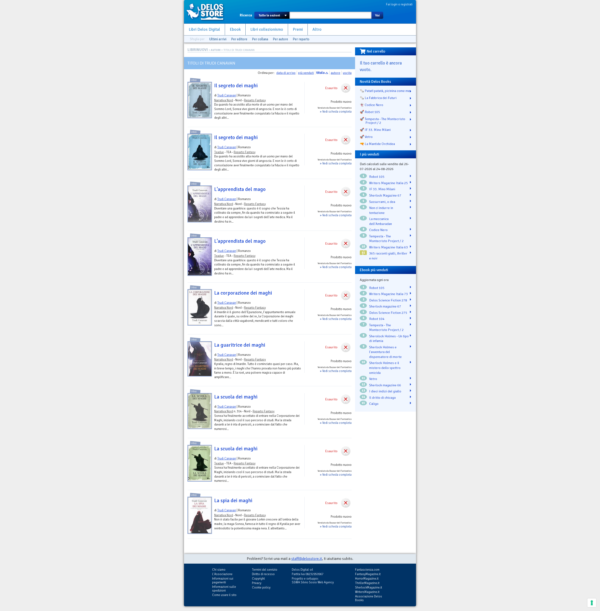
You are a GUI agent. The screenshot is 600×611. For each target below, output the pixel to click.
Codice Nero (378, 230)
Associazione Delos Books (368, 598)
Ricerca (246, 15)
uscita (347, 73)
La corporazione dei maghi (243, 293)
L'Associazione (222, 574)
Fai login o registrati (399, 4)
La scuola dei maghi (236, 397)
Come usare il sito (224, 595)
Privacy (256, 583)
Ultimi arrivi (217, 39)
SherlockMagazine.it (368, 587)
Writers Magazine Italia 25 (388, 183)
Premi (298, 29)
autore (335, 73)
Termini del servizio (264, 570)
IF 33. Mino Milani (382, 189)
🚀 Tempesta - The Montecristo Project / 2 (382, 121)
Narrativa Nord (223, 100)
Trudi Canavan (226, 95)
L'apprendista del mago (240, 189)
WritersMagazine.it (367, 592)
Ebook (235, 29)
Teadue (219, 152)
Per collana (260, 39)
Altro (317, 29)
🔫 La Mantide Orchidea (377, 144)
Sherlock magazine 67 (385, 306)
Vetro (373, 379)
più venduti (306, 73)
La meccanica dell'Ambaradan (380, 221)
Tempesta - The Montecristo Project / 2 (386, 238)
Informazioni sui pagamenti (222, 580)
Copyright (258, 579)
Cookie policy (261, 587)
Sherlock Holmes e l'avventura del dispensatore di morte (385, 352)
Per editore (239, 39)
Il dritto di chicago (382, 397)
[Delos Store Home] (207, 11)
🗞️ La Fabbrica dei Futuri (378, 98)
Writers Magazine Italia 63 (388, 247)
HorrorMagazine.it (367, 579)
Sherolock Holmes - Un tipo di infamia (389, 338)
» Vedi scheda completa (336, 112)
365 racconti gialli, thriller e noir (388, 255)
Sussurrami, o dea (382, 202)
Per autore (280, 39)
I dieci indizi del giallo (385, 391)
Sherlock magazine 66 (385, 385)
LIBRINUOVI (198, 49)
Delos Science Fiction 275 (388, 313)
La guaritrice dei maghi (239, 345)
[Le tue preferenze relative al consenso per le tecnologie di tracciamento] (591, 602)
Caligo (374, 404)
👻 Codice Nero (371, 105)
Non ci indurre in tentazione (381, 210)
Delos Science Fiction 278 (388, 300)
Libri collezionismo (266, 29)
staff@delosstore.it (306, 558)
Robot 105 (376, 177)
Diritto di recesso (263, 574)
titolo (320, 73)
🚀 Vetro (366, 137)
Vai (377, 15)
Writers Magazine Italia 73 (388, 294)
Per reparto (301, 39)
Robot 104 (376, 319)
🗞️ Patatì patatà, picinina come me (385, 91)
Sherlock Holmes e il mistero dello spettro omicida (385, 368)
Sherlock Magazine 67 (385, 195)
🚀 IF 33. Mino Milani (375, 130)
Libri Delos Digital (204, 29)
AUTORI (216, 50)
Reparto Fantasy (255, 100)
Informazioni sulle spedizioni (224, 588)
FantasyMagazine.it (368, 574)
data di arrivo (286, 73)
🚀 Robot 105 (370, 112)
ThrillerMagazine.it (367, 583)
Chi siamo (218, 570)
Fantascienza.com (367, 570)
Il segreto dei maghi (236, 86)
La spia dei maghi (233, 500)
